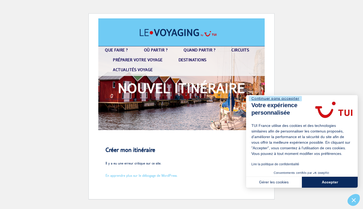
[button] (353, 200)
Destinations (192, 60)
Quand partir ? (200, 50)
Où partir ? (156, 50)
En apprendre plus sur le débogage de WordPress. (141, 175)
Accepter (330, 182)
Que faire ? (116, 50)
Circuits (240, 50)
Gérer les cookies (274, 182)
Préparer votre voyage (138, 60)
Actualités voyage (133, 69)
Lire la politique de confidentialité (275, 164)
